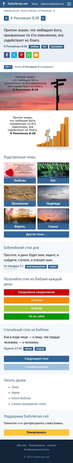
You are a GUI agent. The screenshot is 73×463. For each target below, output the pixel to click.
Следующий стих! (36, 358)
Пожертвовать (36, 432)
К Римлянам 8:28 (15, 46)
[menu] (69, 5)
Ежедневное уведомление (36, 292)
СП (6, 67)
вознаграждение (36, 266)
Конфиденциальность (36, 449)
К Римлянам (45, 11)
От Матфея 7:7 (13, 266)
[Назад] (6, 18)
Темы (35, 4)
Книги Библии (28, 11)
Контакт (51, 445)
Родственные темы (19, 157)
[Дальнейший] (43, 18)
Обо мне (21, 445)
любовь (34, 46)
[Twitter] (15, 56)
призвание (56, 46)
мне (20, 423)
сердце (40, 349)
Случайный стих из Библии (26, 330)
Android (36, 308)
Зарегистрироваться (52, 4)
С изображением (36, 367)
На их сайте (36, 316)
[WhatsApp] (29, 55)
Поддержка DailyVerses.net (26, 417)
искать (53, 266)
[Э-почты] (36, 56)
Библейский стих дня (21, 248)
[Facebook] (7, 56)
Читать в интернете (33, 67)
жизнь (28, 349)
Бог (45, 46)
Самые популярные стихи (29, 404)
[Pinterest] (22, 56)
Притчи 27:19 (13, 348)
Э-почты (36, 300)
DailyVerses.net (11, 11)
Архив (16, 392)
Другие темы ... (36, 234)
